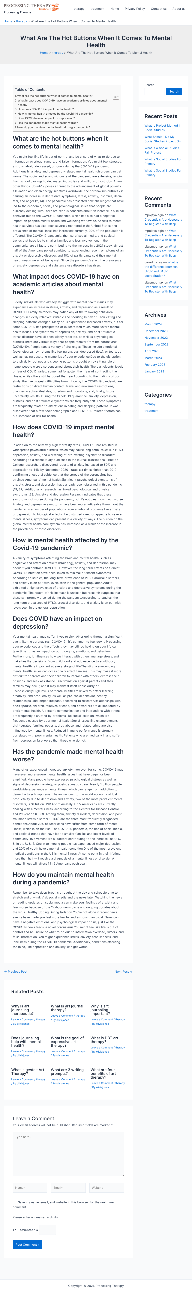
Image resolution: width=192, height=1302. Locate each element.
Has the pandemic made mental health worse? (48, 122)
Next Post (124, 971)
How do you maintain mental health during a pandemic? (53, 127)
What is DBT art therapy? (104, 1040)
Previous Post (15, 971)
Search (149, 85)
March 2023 (153, 358)
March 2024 (153, 324)
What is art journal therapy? (67, 1008)
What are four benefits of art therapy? (103, 1074)
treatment (97, 8)
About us (178, 8)
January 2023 (154, 371)
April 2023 (152, 351)
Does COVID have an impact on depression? (46, 118)
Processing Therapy (17, 12)
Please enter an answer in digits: (35, 1217)
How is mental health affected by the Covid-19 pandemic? (55, 113)
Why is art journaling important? (100, 1010)
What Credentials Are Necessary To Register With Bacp (163, 219)
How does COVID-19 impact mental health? (46, 109)
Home (114, 8)
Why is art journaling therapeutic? (22, 1010)
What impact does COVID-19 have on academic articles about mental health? (62, 102)
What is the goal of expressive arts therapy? (67, 1042)
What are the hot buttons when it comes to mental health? (55, 95)
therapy (79, 8)
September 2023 (157, 344)
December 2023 (156, 331)
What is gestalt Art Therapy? (27, 1072)
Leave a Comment (22, 1019)
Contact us (158, 8)
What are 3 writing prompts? (67, 1072)
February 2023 (155, 364)
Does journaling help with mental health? (26, 1042)
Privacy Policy (135, 8)
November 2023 (156, 337)
